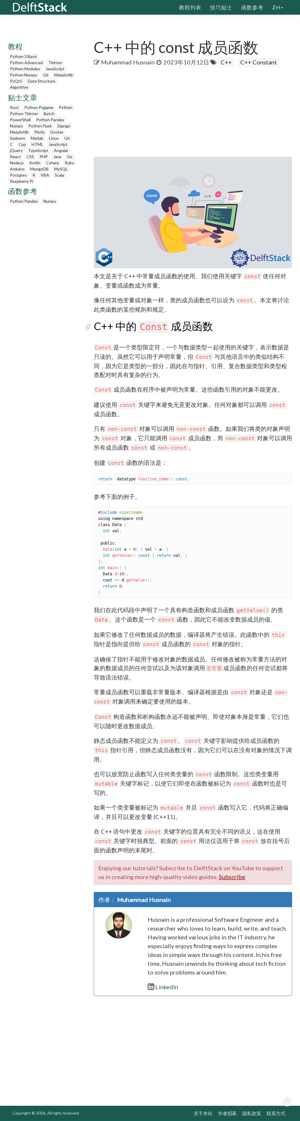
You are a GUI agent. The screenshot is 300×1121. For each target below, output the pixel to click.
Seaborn (17, 138)
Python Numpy (23, 74)
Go (69, 156)
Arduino (17, 168)
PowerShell (20, 119)
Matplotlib (63, 74)
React (15, 156)
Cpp (22, 144)
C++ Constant (258, 62)
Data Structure (41, 81)
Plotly (39, 131)
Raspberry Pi (21, 181)
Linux (54, 138)
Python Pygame (38, 107)
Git (46, 74)
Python (65, 107)
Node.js (17, 162)
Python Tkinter (24, 113)
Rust (14, 107)
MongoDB (39, 168)
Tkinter (55, 62)
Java (57, 156)
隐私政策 (251, 1113)
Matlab (37, 138)
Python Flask (40, 125)
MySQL (61, 168)
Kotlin (34, 162)
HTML (37, 144)
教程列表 (190, 7)
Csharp (52, 162)
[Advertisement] (197, 114)
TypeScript (38, 150)
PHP (44, 156)
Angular (61, 150)
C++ (226, 62)
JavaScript (55, 68)
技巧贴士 (221, 7)
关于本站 (203, 1113)
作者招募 (227, 1113)
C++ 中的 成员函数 (153, 326)
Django (63, 125)
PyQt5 (16, 81)
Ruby (69, 162)
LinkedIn (166, 986)
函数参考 (252, 7)
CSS (30, 156)
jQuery (16, 150)
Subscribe (232, 876)
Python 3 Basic (23, 56)
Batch (49, 113)
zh (276, 7)
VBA (45, 175)
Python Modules (25, 68)
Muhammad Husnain (128, 62)
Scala (59, 175)
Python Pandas (50, 119)
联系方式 (276, 1113)
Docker (57, 131)
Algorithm (19, 87)
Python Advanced (26, 62)
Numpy (16, 125)
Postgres (18, 175)
